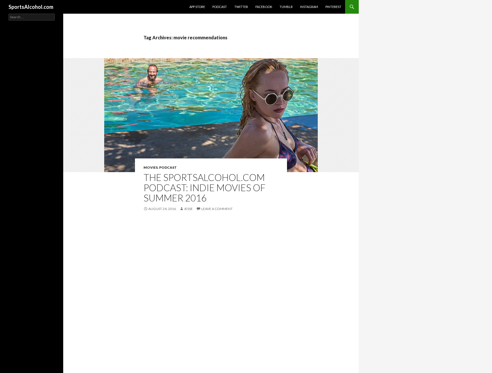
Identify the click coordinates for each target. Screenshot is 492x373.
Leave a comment (217, 209)
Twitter (241, 7)
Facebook (263, 7)
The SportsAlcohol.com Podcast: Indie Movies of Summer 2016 (204, 187)
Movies (151, 167)
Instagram (309, 7)
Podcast (219, 7)
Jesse (188, 209)
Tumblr (286, 7)
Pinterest (333, 7)
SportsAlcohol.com (31, 7)
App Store (197, 7)
